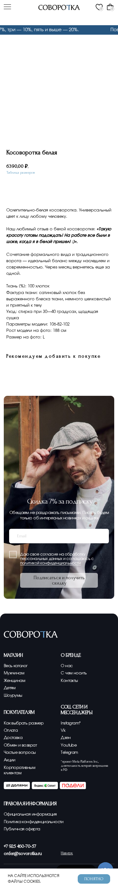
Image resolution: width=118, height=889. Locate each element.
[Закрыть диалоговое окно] (109, 8)
